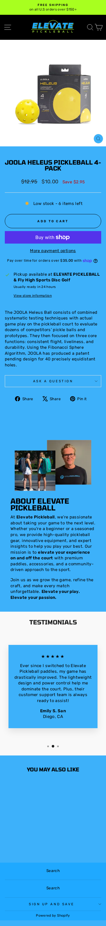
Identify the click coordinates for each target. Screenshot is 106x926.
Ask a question (53, 381)
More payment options (53, 250)
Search (53, 870)
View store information (33, 296)
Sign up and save (51, 904)
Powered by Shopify (53, 915)
